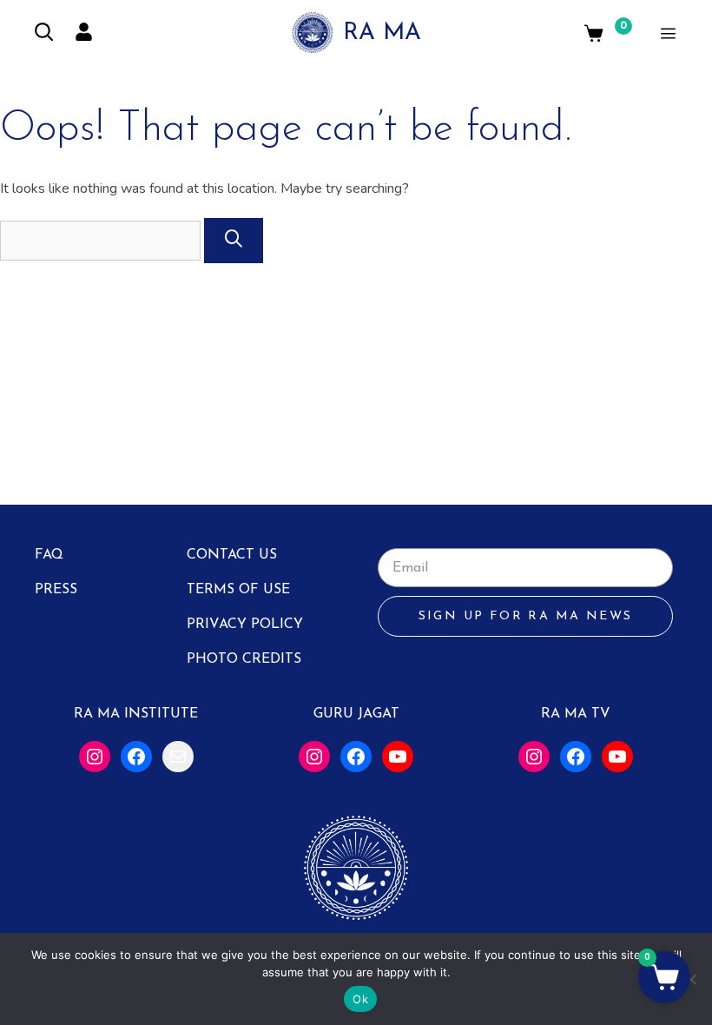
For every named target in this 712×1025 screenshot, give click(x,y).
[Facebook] (136, 756)
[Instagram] (94, 756)
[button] (664, 977)
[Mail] (178, 756)
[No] (690, 979)
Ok (360, 999)
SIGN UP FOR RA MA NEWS (526, 616)
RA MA (382, 33)
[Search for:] (102, 240)
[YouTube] (397, 756)
